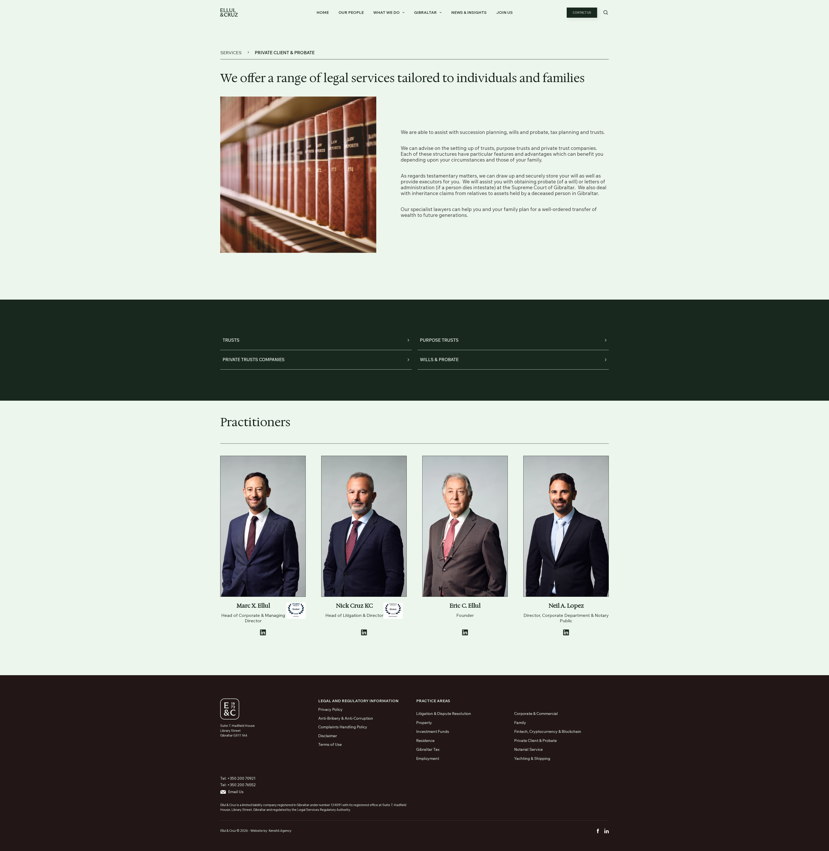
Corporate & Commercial (536, 713)
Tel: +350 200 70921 (238, 778)
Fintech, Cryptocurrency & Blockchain (547, 731)
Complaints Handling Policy (342, 727)
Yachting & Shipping (532, 758)
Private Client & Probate (535, 740)
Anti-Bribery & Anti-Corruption (345, 718)
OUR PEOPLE (351, 12)
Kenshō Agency (280, 831)
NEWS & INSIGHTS (469, 12)
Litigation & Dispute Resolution (443, 713)
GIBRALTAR (425, 12)
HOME (322, 12)
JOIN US (504, 12)
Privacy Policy (330, 709)
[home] (229, 12)
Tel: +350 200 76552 (238, 785)
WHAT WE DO (386, 12)
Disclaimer (327, 736)
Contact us (582, 12)
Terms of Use (330, 744)
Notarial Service (528, 749)
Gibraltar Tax (428, 749)
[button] (388, 12)
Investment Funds (432, 731)
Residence (425, 740)
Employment (427, 758)
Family (520, 722)
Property (424, 722)
